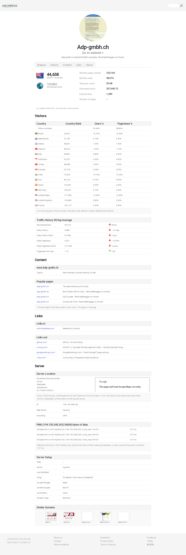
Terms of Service (108, 544)
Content (67, 65)
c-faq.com (41, 358)
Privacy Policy (106, 541)
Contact (57, 541)
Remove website (61, 544)
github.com (42, 342)
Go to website (91, 53)
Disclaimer (105, 537)
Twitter (150, 541)
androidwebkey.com (45, 328)
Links (79, 65)
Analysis (41, 65)
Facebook (151, 537)
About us (58, 537)
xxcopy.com (42, 347)
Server (89, 65)
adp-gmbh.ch (43, 286)
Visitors (54, 65)
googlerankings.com (46, 352)
